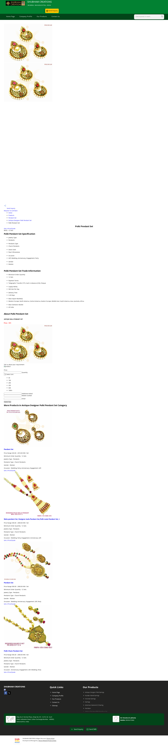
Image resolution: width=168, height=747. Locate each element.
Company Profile (25, 16)
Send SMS (92, 729)
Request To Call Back (10, 211)
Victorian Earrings (90, 699)
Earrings (87, 702)
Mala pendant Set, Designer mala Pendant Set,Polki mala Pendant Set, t (32, 519)
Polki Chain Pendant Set (13, 651)
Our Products (42, 16)
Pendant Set (12, 218)
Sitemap (55, 706)
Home (10, 213)
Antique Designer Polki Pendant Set (20, 220)
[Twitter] (9, 694)
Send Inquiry (53, 11)
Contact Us (56, 16)
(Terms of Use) (50, 738)
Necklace (88, 708)
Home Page (10, 16)
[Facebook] (5, 694)
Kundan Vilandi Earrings (92, 695)
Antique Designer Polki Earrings (94, 692)
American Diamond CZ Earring (94, 705)
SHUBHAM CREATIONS (39, 3)
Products (11, 215)
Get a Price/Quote (9, 228)
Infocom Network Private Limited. (47, 740)
